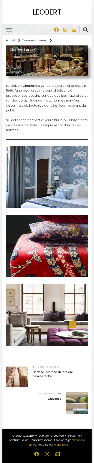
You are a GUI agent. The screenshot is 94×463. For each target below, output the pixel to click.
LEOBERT (47, 12)
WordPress (61, 445)
